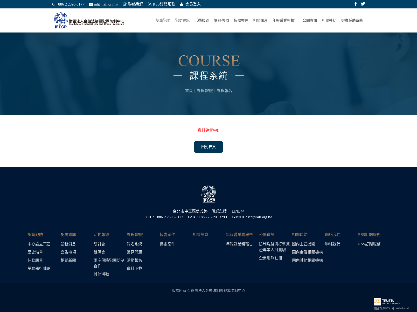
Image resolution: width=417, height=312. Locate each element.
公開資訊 (310, 20)
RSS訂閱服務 (164, 4)
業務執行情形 (39, 268)
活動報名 (134, 260)
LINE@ (238, 211)
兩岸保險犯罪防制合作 (109, 263)
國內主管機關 (303, 244)
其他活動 (101, 274)
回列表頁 (208, 147)
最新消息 (68, 244)
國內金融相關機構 (307, 252)
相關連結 (329, 20)
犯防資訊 (182, 20)
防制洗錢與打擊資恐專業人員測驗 (274, 247)
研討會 (99, 244)
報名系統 (134, 244)
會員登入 (192, 4)
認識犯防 (163, 20)
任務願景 (35, 260)
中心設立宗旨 (39, 244)
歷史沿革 (35, 252)
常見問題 (134, 252)
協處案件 (241, 20)
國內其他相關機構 (307, 260)
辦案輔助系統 (352, 20)
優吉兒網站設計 (384, 308)
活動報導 (202, 20)
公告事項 (68, 252)
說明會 (99, 252)
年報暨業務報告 (285, 20)
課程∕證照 (221, 20)
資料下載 (134, 268)
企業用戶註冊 (270, 258)
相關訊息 (260, 20)
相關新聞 (68, 260)
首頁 (189, 91)
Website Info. (403, 308)
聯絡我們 (136, 4)
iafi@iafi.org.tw (106, 4)
